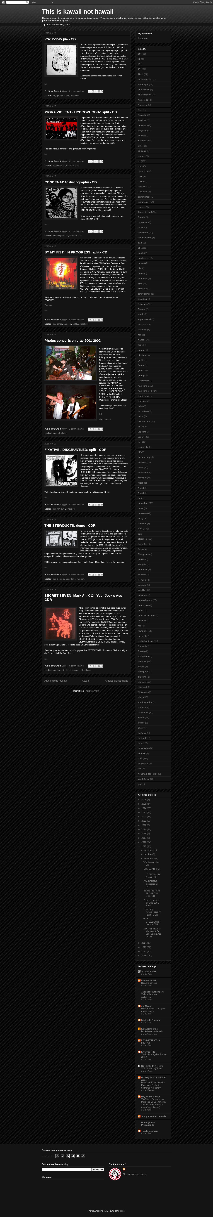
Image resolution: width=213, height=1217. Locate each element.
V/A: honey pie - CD (60, 39)
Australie (142, 115)
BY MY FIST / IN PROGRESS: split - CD (75, 252)
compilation (143, 202)
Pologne (142, 564)
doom (141, 273)
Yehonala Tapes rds (147, 774)
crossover (143, 222)
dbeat (141, 248)
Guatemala (143, 380)
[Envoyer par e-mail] (89, 91)
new (140, 498)
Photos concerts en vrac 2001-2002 (72, 341)
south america (145, 702)
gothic (141, 360)
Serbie (141, 666)
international (144, 421)
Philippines (143, 554)
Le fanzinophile (149, 1029)
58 (139, 59)
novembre (149, 850)
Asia (140, 110)
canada (141, 156)
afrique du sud (145, 79)
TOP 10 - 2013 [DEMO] (151, 1068)
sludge (141, 697)
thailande (142, 738)
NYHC (75, 324)
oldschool (83, 324)
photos (64, 433)
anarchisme (144, 89)
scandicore (143, 656)
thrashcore (86, 670)
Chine (141, 181)
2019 (144, 829)
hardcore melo (145, 391)
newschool (143, 503)
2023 (144, 812)
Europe (141, 309)
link (46, 84)
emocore (142, 288)
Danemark (143, 232)
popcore (142, 574)
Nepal (141, 488)
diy (139, 268)
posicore (142, 585)
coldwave (142, 186)
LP (139, 452)
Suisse (141, 722)
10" (139, 54)
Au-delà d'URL (149, 971)
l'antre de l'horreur (151, 1020)
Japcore (142, 431)
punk (140, 610)
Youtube (48, 305)
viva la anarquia (149, 1131)
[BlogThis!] (92, 91)
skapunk (142, 677)
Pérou (141, 549)
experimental (144, 319)
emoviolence (144, 294)
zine (140, 784)
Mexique (142, 477)
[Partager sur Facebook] (98, 91)
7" (139, 69)
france (59, 324)
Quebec (142, 620)
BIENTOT (145, 1043)
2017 (144, 838)
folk (139, 334)
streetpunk (143, 712)
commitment (144, 197)
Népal (141, 493)
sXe (140, 728)
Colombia (142, 191)
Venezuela (143, 763)
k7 (139, 442)
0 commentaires (76, 91)
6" (139, 64)
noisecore (143, 513)
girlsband (142, 355)
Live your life (148, 1052)
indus (140, 416)
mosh (140, 483)
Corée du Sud (63, 579)
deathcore (143, 258)
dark (140, 242)
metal (140, 467)
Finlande (142, 329)
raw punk (61, 509)
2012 (144, 951)
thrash (141, 743)
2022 (144, 816)
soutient (142, 707)
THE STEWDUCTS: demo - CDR (70, 525)
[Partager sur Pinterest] (101, 91)
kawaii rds (143, 447)
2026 (144, 799)
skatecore (143, 682)
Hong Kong (143, 396)
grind (77, 165)
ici (100, 548)
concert (56, 433)
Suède (141, 717)
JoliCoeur (146, 1006)
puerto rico (143, 605)
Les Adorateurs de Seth (151, 1031)
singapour (70, 509)
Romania (142, 646)
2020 (144, 825)
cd (54, 95)
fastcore (70, 165)
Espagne (142, 304)
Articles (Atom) (92, 691)
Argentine (57, 165)
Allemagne (143, 84)
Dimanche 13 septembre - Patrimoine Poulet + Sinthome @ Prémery (153, 1085)
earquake (142, 278)
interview (108, 562)
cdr (54, 509)
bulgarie (142, 151)
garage (60, 95)
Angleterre (143, 100)
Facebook (143, 38)
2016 (144, 842)
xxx (139, 768)
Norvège (142, 523)
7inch (140, 74)
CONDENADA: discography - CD (70, 182)
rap (139, 625)
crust (140, 227)
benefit (141, 135)
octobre (148, 854)
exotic (141, 314)
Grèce (141, 365)
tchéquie (142, 733)
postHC (141, 590)
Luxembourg (144, 457)
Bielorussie (143, 140)
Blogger (121, 1211)
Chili (140, 176)
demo (73, 579)
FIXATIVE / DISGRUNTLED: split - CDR (75, 450)
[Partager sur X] (95, 91)
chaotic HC (143, 171)
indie (140, 406)
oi (139, 534)
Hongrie (142, 401)
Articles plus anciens (116, 680)
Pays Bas (142, 544)
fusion (141, 345)
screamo (142, 661)
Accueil (86, 680)
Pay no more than (150, 1096)
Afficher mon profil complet (135, 1174)
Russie (141, 651)
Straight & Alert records (153, 1116)
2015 (144, 846)
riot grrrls (142, 636)
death (141, 253)
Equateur (142, 299)
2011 (144, 955)
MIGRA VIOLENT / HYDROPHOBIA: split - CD (80, 112)
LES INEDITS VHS (150, 1040)
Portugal (142, 580)
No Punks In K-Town (152, 1066)
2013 (144, 947)
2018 (144, 833)
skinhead (142, 687)
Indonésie (143, 411)
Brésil (140, 145)
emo (140, 283)
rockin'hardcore (145, 641)
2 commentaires (76, 429)
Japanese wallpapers (152, 991)
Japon (66, 95)
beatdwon (143, 125)
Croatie (141, 217)
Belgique (142, 130)
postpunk (142, 595)
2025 (144, 804)
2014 (144, 943)
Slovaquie (143, 692)
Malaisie (142, 462)
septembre (149, 858)
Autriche (142, 120)
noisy (140, 518)
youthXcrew (144, 779)
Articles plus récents (55, 680)
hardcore (67, 324)
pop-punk (75, 95)
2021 (144, 821)
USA (80, 235)
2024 (144, 808)
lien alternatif (105, 419)
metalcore (143, 472)
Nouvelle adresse (149, 983)
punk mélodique (146, 615)
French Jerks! (148, 980)
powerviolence (145, 600)
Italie (140, 426)
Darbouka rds (144, 237)
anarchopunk (59, 235)
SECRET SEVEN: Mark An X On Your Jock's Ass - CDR (152, 932)
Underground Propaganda (148, 1123)
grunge (141, 375)
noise (140, 508)
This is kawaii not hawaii (78, 11)
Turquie (141, 753)
